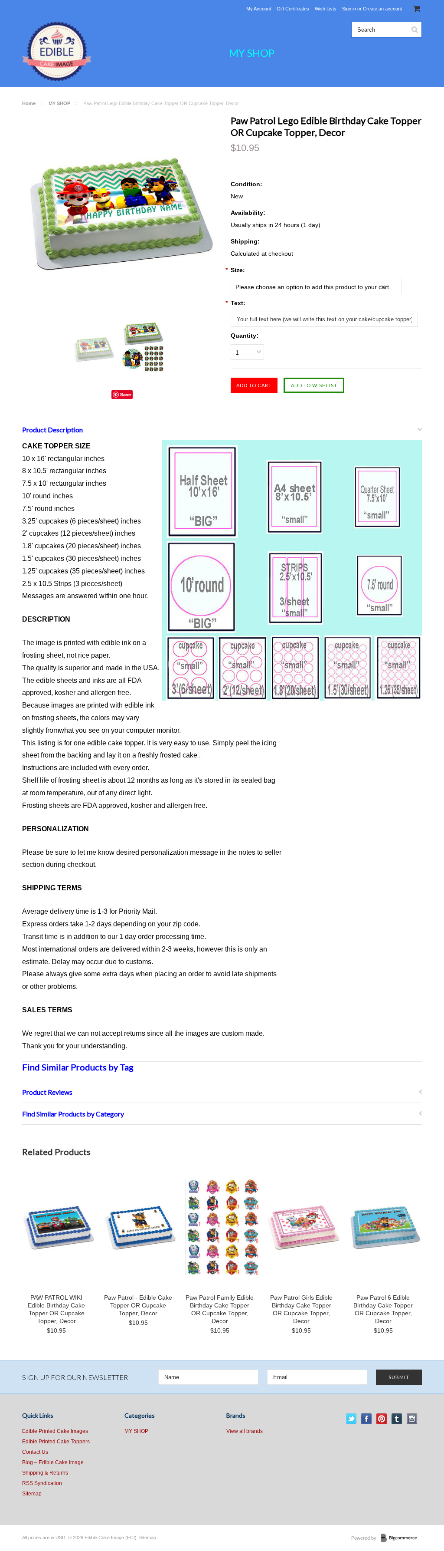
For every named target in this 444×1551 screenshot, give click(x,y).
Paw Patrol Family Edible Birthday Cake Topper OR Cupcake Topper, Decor (220, 1309)
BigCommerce (401, 1538)
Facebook (366, 1418)
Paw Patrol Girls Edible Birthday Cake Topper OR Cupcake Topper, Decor (301, 1309)
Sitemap (32, 1494)
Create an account (382, 8)
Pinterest (381, 1418)
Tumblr (397, 1418)
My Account (258, 8)
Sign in (349, 8)
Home (29, 103)
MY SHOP (251, 52)
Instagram (412, 1418)
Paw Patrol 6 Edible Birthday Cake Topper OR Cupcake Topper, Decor (383, 1309)
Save (125, 394)
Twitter (351, 1418)
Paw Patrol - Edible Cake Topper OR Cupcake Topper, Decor (138, 1305)
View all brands (244, 1431)
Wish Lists (325, 8)
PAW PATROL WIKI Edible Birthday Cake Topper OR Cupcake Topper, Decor (56, 1309)
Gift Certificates (293, 8)
